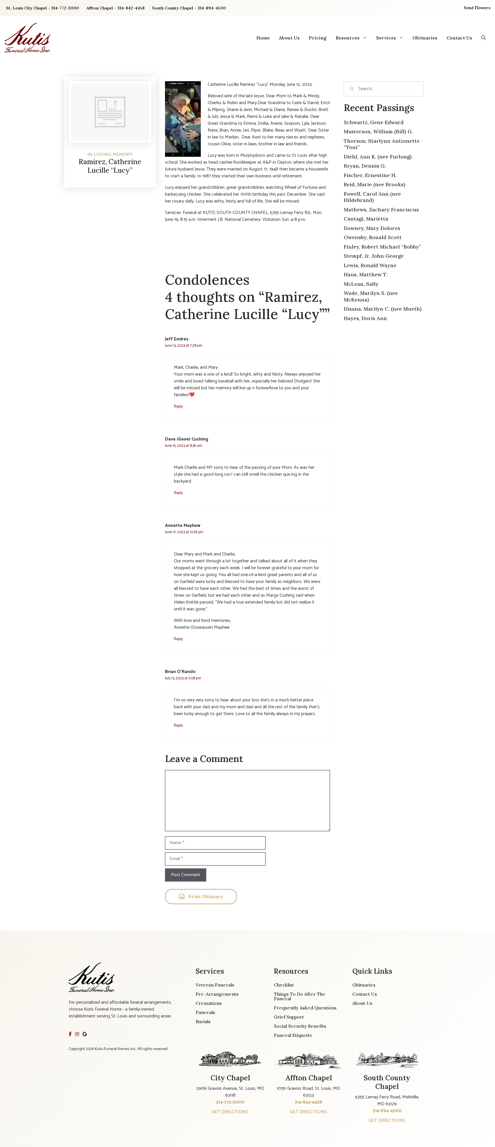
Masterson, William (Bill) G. (378, 131)
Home (263, 38)
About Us (289, 38)
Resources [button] (348, 38)
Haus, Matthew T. (365, 274)
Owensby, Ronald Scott (373, 237)
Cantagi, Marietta (366, 218)
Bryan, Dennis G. (365, 165)
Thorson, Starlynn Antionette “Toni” (382, 144)
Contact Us (459, 38)
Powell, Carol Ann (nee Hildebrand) (372, 197)
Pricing (318, 38)
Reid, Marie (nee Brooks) (374, 184)
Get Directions (230, 1112)
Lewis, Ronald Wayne (370, 265)
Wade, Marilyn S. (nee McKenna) (371, 296)
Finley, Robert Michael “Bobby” (382, 246)
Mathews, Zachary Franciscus (381, 209)
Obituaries (424, 38)
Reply (178, 406)
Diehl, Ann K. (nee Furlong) (378, 156)
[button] (483, 38)
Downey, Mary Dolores (372, 228)
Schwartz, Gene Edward (374, 122)
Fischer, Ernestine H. (370, 175)
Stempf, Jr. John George (374, 256)
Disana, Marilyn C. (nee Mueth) (383, 308)
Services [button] (386, 38)
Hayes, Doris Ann (365, 318)
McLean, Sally (361, 284)
